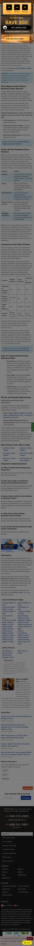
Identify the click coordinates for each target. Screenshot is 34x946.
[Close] (31, 3)
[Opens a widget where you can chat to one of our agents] (27, 943)
